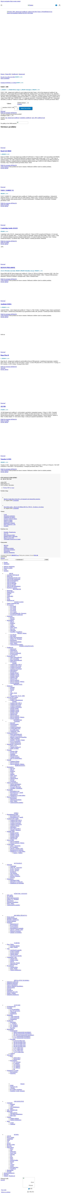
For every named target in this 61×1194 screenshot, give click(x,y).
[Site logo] (30, 5)
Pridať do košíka (26, 108)
